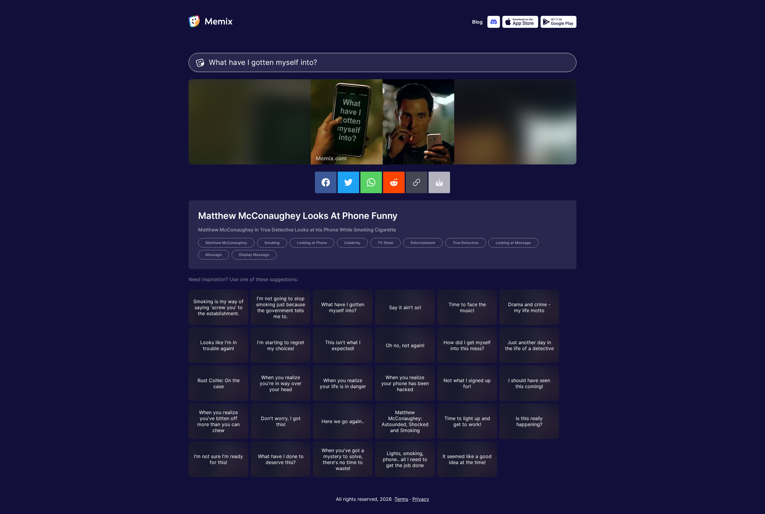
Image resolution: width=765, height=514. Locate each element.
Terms (401, 499)
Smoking (272, 242)
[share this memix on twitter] (348, 182)
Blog (477, 22)
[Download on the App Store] (520, 22)
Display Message (254, 254)
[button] (416, 182)
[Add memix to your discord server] (493, 22)
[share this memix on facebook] (325, 182)
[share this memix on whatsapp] (371, 182)
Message (214, 254)
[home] (210, 21)
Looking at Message (513, 242)
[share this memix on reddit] (394, 182)
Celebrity (352, 242)
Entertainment (423, 242)
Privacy (420, 499)
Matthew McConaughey (226, 242)
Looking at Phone (312, 242)
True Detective (465, 242)
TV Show (385, 242)
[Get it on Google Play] (558, 22)
